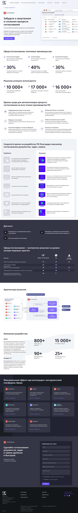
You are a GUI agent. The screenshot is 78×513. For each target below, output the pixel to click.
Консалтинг (49, 2)
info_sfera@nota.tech (68, 493)
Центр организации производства (28, 2)
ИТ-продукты (24, 492)
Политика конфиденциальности (49, 506)
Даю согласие (46, 476)
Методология (24, 494)
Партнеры (57, 2)
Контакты (64, 2)
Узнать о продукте (10, 398)
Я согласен (46, 479)
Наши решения (41, 2)
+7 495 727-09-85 (68, 492)
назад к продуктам (10, 7)
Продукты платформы (14, 2)
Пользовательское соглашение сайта (29, 506)
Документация (45, 494)
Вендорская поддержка (26, 507)
